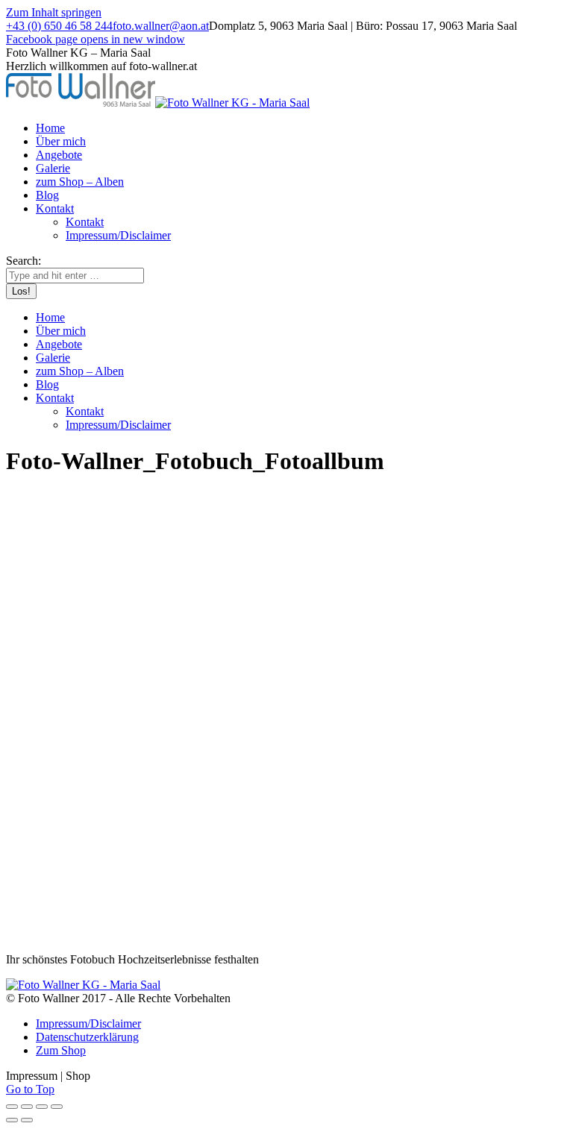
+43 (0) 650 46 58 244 (59, 25)
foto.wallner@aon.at (161, 25)
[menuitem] (50, 128)
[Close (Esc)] (12, 1106)
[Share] (27, 1106)
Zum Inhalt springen (53, 12)
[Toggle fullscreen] (42, 1106)
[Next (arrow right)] (27, 1120)
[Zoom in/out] (57, 1106)
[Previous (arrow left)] (12, 1120)
